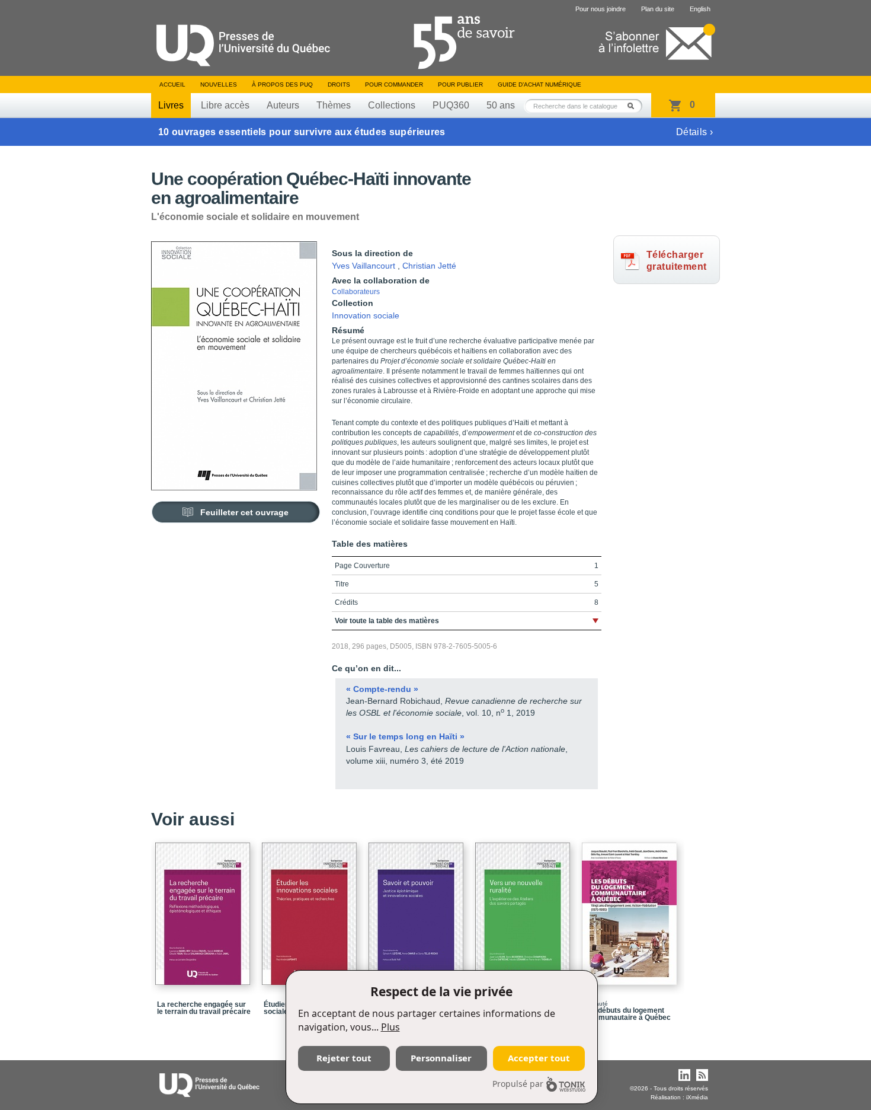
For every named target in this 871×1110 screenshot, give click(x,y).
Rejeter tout (344, 1058)
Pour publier (460, 84)
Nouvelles (218, 84)
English (700, 8)
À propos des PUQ (282, 84)
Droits (339, 84)
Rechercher (634, 105)
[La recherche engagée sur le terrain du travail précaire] (204, 908)
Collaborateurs (356, 292)
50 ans (500, 105)
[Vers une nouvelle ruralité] (524, 908)
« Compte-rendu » (382, 689)
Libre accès (225, 105)
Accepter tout (539, 1058)
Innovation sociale (365, 315)
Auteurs (283, 105)
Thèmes (333, 105)
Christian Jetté (429, 265)
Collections (391, 105)
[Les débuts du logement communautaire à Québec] (631, 908)
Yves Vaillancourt (363, 265)
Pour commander (394, 84)
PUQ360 (451, 105)
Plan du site (657, 8)
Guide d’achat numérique (539, 84)
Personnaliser (441, 1058)
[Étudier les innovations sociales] (311, 908)
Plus (390, 1027)
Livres (171, 105)
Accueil (172, 84)
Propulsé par (517, 1083)
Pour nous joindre (600, 8)
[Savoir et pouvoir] (417, 908)
